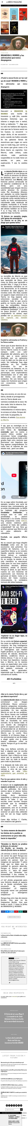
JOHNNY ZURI (5, 64)
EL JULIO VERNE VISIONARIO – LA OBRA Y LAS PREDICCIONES (14, 1117)
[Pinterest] (16, 911)
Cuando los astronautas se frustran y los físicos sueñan (14, 99)
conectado (14, 996)
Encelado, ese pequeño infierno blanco (13, 101)
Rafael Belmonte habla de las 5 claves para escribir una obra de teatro (12, 951)
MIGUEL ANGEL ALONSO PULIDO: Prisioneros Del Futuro (13, 1122)
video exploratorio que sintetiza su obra (14, 773)
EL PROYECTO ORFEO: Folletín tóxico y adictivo (12, 1085)
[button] (21, 1109)
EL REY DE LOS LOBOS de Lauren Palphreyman (11, 1078)
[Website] (9, 983)
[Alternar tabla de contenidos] (24, 91)
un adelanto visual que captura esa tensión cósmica (14, 318)
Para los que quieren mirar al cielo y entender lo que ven (15, 106)
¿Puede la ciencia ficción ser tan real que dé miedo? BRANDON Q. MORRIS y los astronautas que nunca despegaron (13, 95)
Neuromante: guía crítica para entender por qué (12, 1062)
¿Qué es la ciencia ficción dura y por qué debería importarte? (13, 103)
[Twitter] (12, 911)
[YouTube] (16, 1105)
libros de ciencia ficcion (14, 917)
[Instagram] (9, 1105)
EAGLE (24, 521)
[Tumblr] (19, 1105)
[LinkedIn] (14, 1105)
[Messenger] (7, 911)
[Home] (21, 1105)
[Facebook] (3, 911)
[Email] (25, 911)
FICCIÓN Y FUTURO (4, 52)
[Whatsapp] (20, 911)
